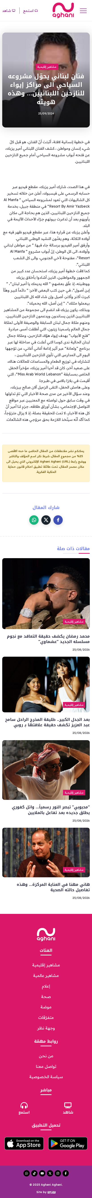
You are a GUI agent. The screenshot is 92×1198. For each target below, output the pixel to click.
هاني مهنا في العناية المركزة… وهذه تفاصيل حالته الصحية (53, 887)
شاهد (68, 1112)
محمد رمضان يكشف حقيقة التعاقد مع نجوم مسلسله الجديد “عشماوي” (48, 639)
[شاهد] (67, 1105)
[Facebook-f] (66, 1173)
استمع (24, 1112)
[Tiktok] (34, 1173)
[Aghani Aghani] (63, 10)
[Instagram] (58, 1173)
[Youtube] (42, 1173)
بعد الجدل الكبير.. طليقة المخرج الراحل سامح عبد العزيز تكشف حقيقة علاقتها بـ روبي (47, 722)
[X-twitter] (50, 1173)
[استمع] (24, 1105)
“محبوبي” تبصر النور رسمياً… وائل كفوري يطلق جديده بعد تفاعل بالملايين (51, 809)
